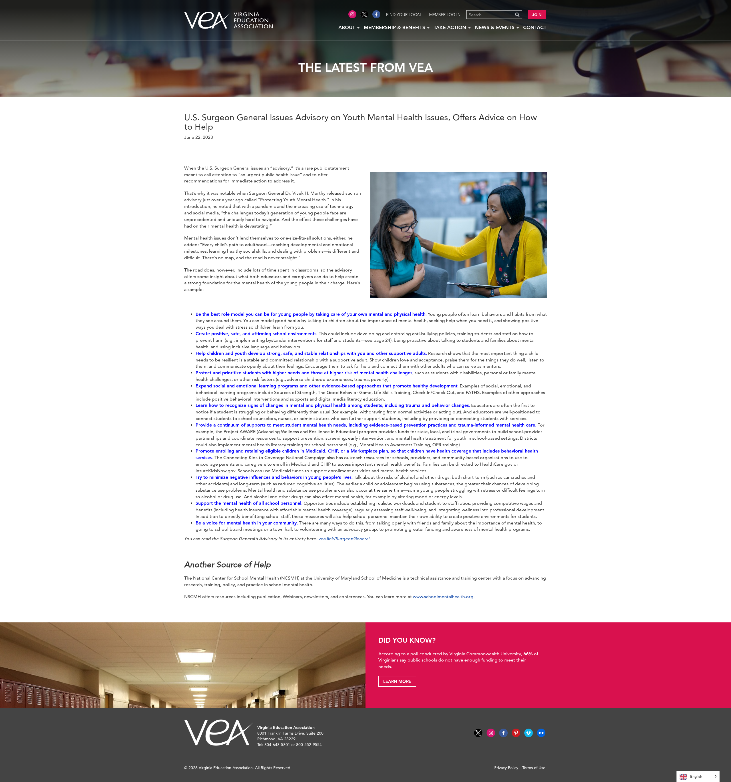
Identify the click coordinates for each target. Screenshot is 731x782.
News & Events (495, 27)
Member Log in (445, 14)
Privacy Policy (506, 767)
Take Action (451, 27)
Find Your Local (404, 14)
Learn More (397, 681)
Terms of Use (533, 767)
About (347, 27)
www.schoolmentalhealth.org (443, 596)
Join (536, 14)
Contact (535, 27)
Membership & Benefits (395, 27)
